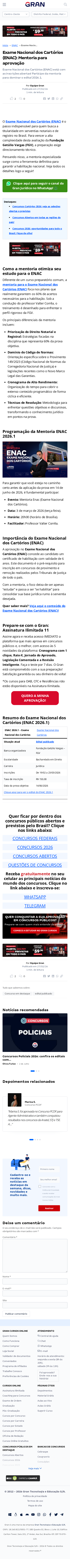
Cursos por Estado (13, 1426)
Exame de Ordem (12, 1400)
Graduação (9, 1406)
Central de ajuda (49, 1336)
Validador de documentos (16, 1356)
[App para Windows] (10, 1515)
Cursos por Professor (14, 1431)
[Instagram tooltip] (38, 1515)
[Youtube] (33, 1515)
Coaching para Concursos (16, 1395)
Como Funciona (11, 1341)
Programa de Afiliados (15, 1366)
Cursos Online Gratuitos (16, 1441)
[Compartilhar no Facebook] (44, 98)
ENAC (15, 45)
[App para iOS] (21, 1515)
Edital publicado (45, 741)
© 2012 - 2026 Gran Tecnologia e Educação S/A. (35, 1491)
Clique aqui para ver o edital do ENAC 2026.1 (28, 792)
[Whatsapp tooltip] (44, 1515)
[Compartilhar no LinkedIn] (52, 98)
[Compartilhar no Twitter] (48, 98)
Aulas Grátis (44, 1406)
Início (5, 45)
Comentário (10, 1237)
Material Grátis (46, 1395)
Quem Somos (10, 1336)
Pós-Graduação (11, 1411)
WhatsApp (46, 1346)
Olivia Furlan (9, 1063)
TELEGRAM (35, 905)
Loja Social (8, 1351)
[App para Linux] (15, 1515)
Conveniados (9, 1361)
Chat (43, 1341)
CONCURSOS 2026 (35, 847)
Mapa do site (35, 1505)
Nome (7, 1276)
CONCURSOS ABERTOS (35, 856)
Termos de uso (35, 1501)
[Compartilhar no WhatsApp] (57, 98)
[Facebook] (50, 1515)
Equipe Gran (37, 85)
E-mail (7, 1288)
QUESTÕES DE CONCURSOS (35, 865)
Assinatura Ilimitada (13, 1390)
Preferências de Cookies (16, 1376)
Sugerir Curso (45, 1411)
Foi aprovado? (48, 1375)
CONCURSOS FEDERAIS (35, 838)
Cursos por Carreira (13, 1421)
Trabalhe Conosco (12, 1371)
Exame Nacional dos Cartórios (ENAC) (33, 121)
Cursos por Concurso (14, 1416)
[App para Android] (27, 1515)
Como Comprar (11, 1346)
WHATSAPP (35, 897)
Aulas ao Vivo (45, 1400)
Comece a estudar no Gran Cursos (35, 930)
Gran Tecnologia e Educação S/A (50, 1525)
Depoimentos (45, 1390)
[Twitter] (56, 1515)
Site (5, 1300)
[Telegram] (62, 1515)
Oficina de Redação (13, 1436)
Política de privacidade (35, 1496)
